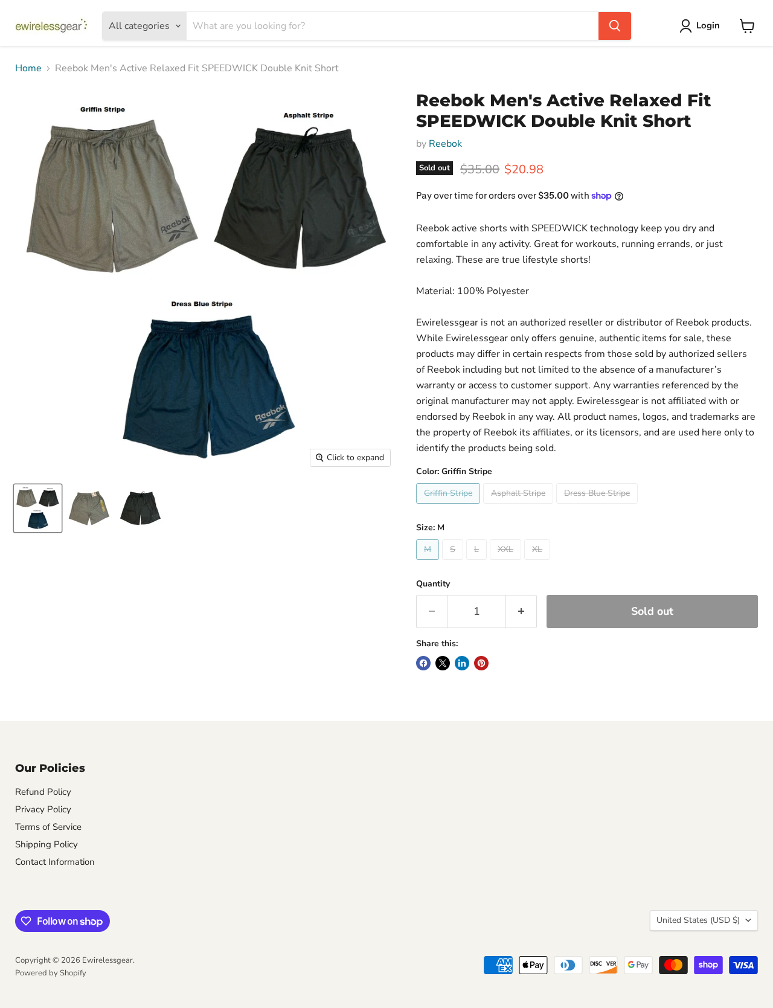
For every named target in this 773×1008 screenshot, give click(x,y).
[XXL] (507, 563)
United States (698, 920)
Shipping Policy (46, 844)
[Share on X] (442, 663)
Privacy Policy (43, 809)
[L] (478, 563)
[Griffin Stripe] (449, 506)
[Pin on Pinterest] (481, 663)
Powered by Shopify (50, 973)
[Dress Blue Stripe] (598, 506)
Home (28, 68)
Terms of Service (48, 827)
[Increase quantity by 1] (521, 611)
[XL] (538, 563)
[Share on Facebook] (423, 663)
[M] (429, 563)
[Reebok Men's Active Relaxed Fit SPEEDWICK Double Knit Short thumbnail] (38, 508)
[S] (454, 563)
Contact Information (55, 862)
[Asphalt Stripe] (519, 506)
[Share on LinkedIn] (462, 663)
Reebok (445, 143)
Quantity (433, 584)
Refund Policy (43, 792)
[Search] (614, 26)
